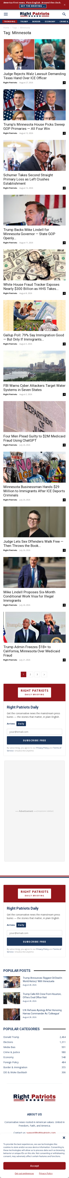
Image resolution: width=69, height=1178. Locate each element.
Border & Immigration (15, 1067)
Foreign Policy (11, 1062)
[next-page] (44, 674)
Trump (24, 21)
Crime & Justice (11, 1052)
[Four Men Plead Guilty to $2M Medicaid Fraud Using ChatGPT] (34, 416)
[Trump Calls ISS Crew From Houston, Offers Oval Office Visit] (11, 998)
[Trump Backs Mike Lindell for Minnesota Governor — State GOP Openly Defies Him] (34, 210)
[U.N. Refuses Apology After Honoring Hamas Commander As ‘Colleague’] (11, 1014)
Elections (8, 1042)
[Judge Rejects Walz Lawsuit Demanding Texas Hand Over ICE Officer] (34, 54)
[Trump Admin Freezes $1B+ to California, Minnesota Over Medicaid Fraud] (34, 627)
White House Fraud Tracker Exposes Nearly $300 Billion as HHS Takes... (31, 287)
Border (36, 21)
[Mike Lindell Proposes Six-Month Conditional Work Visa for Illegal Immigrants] (34, 572)
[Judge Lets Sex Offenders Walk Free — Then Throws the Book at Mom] (34, 522)
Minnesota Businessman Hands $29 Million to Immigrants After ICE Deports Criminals (34, 491)
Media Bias (9, 1047)
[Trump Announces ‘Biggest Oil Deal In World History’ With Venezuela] (11, 982)
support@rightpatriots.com (41, 1132)
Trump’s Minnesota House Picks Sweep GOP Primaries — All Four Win (34, 126)
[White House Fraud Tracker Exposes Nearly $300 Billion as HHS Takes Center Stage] (34, 264)
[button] (64, 1137)
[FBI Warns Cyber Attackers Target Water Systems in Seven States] (34, 366)
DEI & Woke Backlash (15, 1072)
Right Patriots (10, 82)
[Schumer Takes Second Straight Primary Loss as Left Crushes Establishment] (34, 155)
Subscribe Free (34, 740)
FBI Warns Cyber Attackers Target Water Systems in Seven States (34, 388)
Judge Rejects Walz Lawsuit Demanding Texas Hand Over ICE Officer (34, 76)
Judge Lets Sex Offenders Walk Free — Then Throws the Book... (33, 543)
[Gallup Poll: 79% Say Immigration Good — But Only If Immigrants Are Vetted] (34, 315)
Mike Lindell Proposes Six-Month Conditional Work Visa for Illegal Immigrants (29, 596)
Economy (50, 21)
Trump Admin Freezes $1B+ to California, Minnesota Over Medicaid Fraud (31, 651)
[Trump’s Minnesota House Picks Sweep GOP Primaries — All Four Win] (34, 104)
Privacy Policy (46, 1173)
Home (6, 27)
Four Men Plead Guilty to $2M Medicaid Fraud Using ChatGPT (34, 438)
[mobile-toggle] (5, 14)
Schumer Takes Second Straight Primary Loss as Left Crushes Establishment (28, 179)
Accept (34, 1165)
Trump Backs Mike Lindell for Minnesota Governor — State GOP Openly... (29, 234)
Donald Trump (11, 1037)
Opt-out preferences (24, 1173)
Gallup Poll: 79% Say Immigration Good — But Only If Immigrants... (33, 337)
